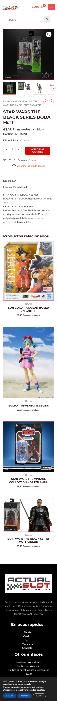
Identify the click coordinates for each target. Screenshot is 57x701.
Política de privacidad (28, 666)
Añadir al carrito (37, 150)
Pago (27, 640)
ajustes (40, 690)
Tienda (27, 632)
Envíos (28, 673)
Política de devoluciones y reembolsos (28, 669)
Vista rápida (28, 297)
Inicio (6, 101)
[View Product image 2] (24, 86)
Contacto (27, 647)
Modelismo (16, 101)
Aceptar (9, 696)
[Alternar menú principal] (51, 7)
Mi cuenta (27, 643)
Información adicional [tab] (15, 187)
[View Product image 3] (39, 88)
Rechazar (24, 696)
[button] (48, 34)
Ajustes (39, 696)
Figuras (27, 101)
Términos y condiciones (28, 662)
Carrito (27, 636)
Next (53, 88)
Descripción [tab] (9, 180)
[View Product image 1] (9, 88)
